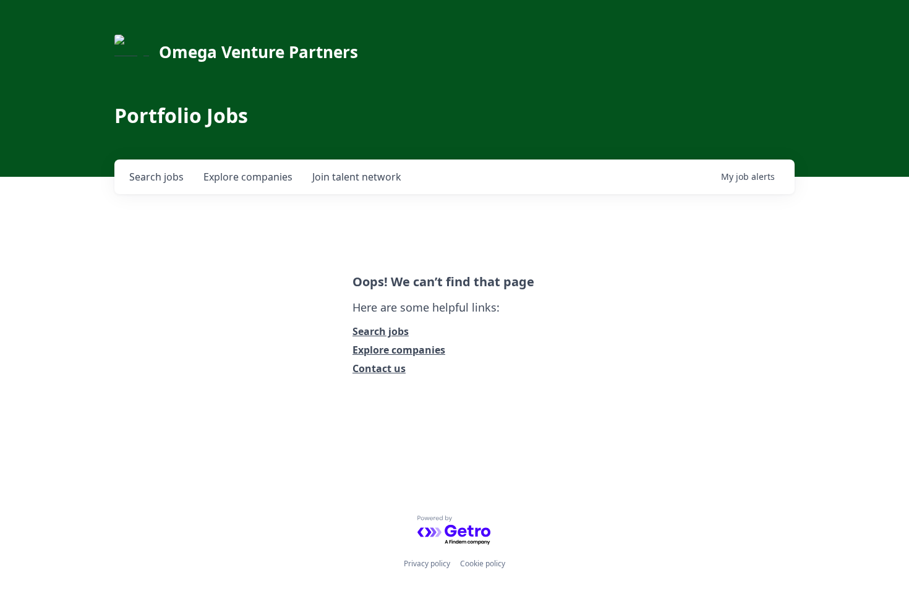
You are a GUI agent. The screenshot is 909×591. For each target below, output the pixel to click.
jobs (156, 177)
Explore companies (398, 350)
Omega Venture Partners (258, 52)
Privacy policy (427, 563)
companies (247, 177)
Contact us (379, 368)
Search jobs (380, 331)
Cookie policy (482, 563)
